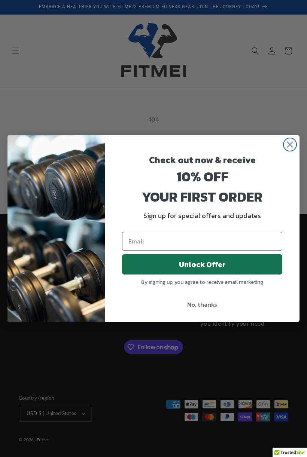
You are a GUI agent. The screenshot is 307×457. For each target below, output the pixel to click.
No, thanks (202, 304)
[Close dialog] (290, 144)
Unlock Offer (202, 264)
